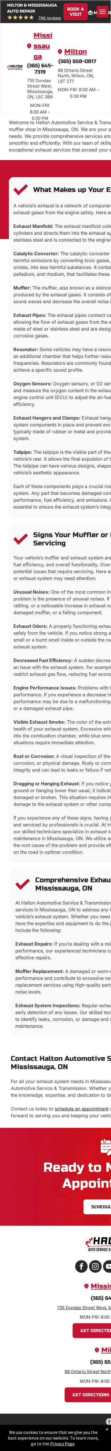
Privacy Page (62, 1443)
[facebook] (81, 1267)
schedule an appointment (81, 1109)
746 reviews (49, 17)
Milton (75, 52)
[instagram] (95, 1267)
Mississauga (43, 46)
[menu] (102, 11)
